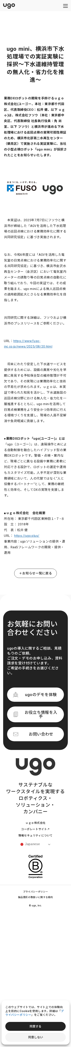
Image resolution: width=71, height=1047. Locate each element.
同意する (35, 1026)
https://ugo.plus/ (26, 536)
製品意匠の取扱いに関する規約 (35, 897)
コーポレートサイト (34, 829)
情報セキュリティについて (35, 835)
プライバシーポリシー (35, 891)
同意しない (35, 1037)
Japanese (32, 844)
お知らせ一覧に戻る (37, 573)
